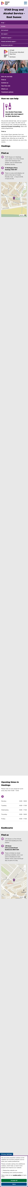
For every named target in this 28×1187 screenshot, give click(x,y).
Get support (4, 34)
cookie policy (17, 1175)
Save (14, 1184)
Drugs (3, 22)
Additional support (6, 37)
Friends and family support (8, 41)
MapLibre (22, 215)
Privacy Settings (6, 1154)
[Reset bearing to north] (25, 188)
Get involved (4, 30)
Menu (25, 4)
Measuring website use (10, 1170)
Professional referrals (7, 45)
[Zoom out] (25, 186)
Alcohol (3, 26)
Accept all (14, 1180)
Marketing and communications (13, 1172)
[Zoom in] (25, 184)
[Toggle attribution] (25, 215)
